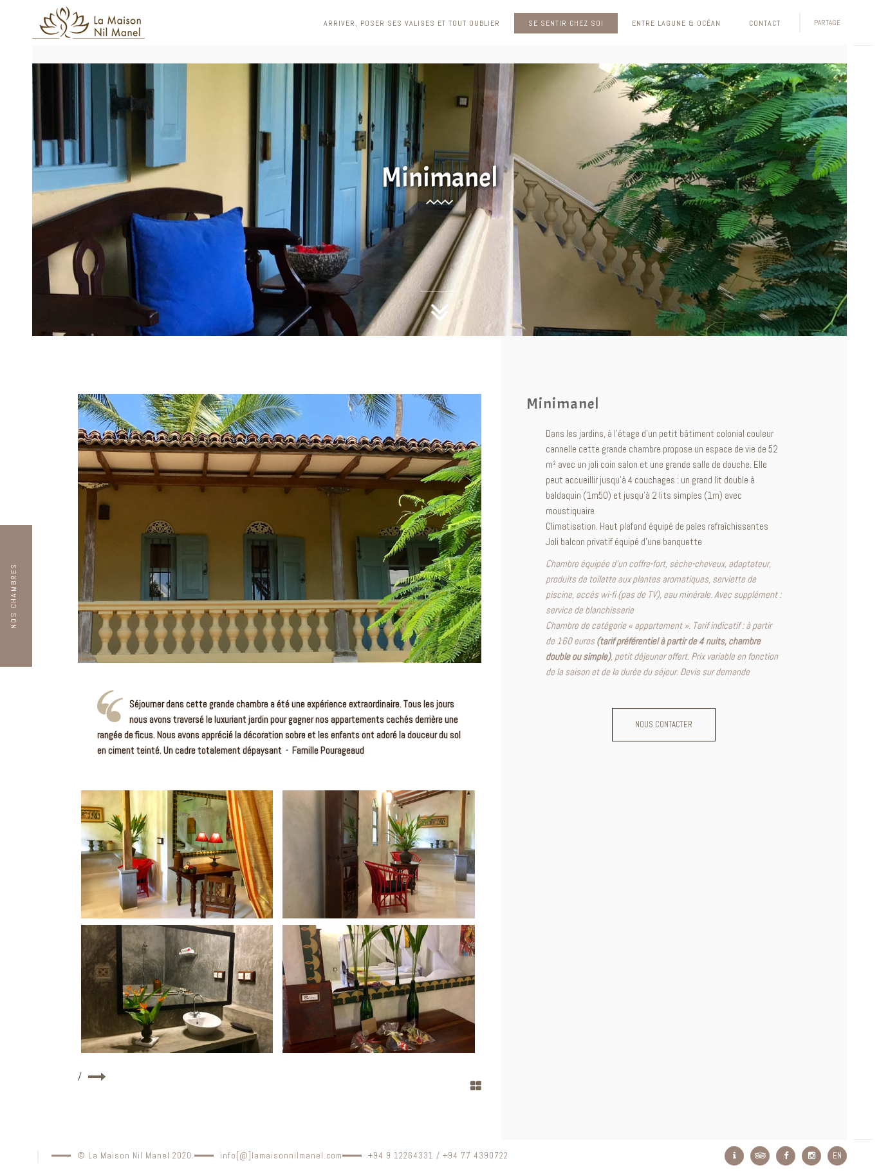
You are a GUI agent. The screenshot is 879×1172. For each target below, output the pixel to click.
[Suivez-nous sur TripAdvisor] (760, 1156)
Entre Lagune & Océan (676, 23)
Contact (765, 23)
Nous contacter (663, 724)
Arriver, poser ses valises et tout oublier (412, 23)
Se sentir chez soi (566, 23)
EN (837, 1155)
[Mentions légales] (734, 1156)
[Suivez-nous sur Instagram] (811, 1156)
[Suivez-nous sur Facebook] (785, 1156)
